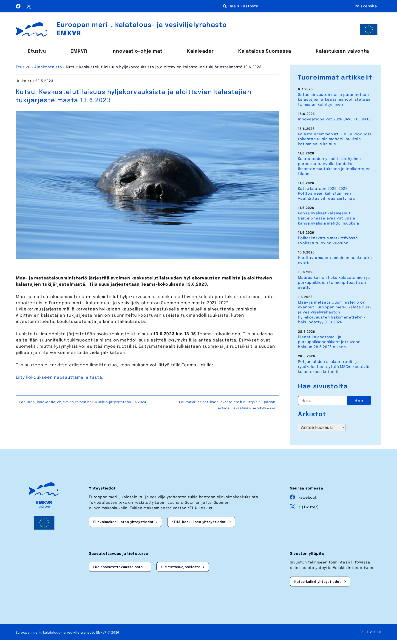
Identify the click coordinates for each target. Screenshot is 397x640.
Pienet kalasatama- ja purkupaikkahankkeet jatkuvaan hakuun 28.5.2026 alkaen (329, 342)
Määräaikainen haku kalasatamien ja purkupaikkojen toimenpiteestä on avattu (334, 283)
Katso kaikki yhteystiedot (318, 581)
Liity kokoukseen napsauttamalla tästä (59, 377)
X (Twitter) (308, 507)
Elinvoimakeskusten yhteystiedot (123, 522)
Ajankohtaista (48, 67)
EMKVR (79, 51)
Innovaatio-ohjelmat (136, 51)
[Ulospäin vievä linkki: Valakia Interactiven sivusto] (370, 632)
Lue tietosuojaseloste (181, 567)
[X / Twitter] (28, 7)
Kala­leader (200, 51)
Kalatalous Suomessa (264, 51)
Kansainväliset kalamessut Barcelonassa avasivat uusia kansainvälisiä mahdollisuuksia (328, 218)
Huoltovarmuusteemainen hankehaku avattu (335, 260)
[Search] (241, 6)
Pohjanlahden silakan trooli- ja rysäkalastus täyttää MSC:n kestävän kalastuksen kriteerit (334, 367)
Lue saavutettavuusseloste (118, 567)
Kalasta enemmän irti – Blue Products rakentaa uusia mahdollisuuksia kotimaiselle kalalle (334, 139)
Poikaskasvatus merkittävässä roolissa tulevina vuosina (328, 240)
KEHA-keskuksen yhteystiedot (199, 522)
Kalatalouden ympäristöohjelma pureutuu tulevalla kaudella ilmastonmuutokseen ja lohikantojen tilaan (334, 166)
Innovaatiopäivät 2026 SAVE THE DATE (334, 119)
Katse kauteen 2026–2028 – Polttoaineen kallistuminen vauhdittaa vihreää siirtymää (326, 194)
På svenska (366, 6)
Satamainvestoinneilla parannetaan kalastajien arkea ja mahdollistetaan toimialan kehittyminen (334, 100)
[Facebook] (19, 7)
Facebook (307, 498)
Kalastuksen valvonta (342, 51)
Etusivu (37, 51)
